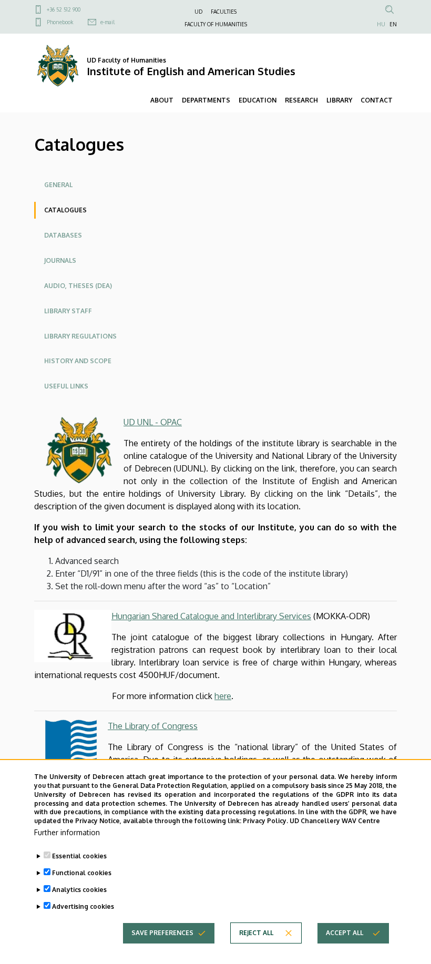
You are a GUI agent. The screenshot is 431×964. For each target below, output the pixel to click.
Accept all (344, 933)
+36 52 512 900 (63, 9)
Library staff (68, 311)
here (222, 696)
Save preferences (162, 933)
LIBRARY (339, 100)
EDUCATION (257, 100)
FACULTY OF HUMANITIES (215, 24)
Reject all (256, 933)
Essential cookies (79, 856)
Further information (67, 832)
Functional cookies (81, 873)
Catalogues (65, 210)
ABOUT (161, 100)
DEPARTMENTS (206, 100)
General (58, 185)
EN (393, 24)
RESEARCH (301, 100)
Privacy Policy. (265, 821)
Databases (63, 235)
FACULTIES (224, 11)
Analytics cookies (79, 890)
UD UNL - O (145, 422)
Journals (60, 260)
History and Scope (77, 361)
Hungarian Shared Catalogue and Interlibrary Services (211, 616)
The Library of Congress (153, 726)
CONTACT (377, 100)
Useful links (66, 386)
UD (198, 11)
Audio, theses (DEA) (78, 286)
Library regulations (80, 336)
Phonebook (60, 22)
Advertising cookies (83, 906)
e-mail (107, 22)
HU (381, 24)
